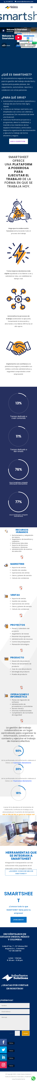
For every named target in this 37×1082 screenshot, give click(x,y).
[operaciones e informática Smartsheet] (21, 720)
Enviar (26, 1033)
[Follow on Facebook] (3, 1042)
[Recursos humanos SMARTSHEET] (21, 557)
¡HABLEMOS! (18, 920)
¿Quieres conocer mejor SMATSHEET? (21, 872)
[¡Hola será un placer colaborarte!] (33, 1078)
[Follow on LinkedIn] (3, 1057)
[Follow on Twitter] (3, 1049)
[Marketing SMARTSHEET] (21, 588)
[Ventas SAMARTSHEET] (21, 652)
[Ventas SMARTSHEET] (21, 615)
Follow (11, 1043)
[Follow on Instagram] (3, 1065)
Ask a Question (17, 141)
